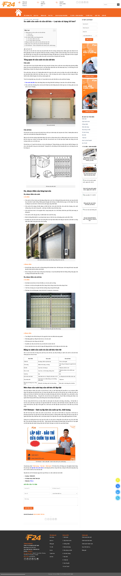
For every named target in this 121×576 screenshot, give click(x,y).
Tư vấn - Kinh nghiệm (33, 19)
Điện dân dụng (85, 127)
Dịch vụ (36, 15)
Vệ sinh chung (85, 132)
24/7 (42, 5)
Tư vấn (51, 547)
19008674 (24, 5)
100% (60, 5)
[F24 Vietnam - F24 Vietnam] (8, 4)
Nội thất (84, 135)
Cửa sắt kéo (30, 35)
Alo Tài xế (66, 566)
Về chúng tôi (28, 15)
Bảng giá (43, 15)
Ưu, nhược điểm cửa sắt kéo (34, 40)
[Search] (118, 4)
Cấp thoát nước (86, 121)
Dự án (51, 550)
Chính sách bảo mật (87, 537)
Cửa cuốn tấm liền (30, 82)
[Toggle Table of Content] (53, 30)
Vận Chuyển (66, 563)
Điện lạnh (84, 119)
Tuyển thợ (89, 15)
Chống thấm (85, 124)
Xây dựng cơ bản (86, 129)
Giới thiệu (52, 537)
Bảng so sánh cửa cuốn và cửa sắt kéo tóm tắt (37, 42)
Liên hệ (104, 15)
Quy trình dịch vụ (86, 547)
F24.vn (31, 481)
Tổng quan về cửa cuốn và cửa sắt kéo (35, 32)
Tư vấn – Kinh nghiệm (76, 15)
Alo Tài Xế (84, 143)
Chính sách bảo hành (87, 540)
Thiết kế (84, 137)
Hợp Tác (97, 15)
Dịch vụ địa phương (61, 15)
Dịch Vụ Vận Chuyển (87, 140)
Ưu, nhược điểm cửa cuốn (33, 38)
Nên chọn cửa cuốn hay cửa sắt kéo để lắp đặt (37, 43)
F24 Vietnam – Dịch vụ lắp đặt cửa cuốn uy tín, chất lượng (40, 45)
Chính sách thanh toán (87, 543)
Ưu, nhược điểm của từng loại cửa (34, 37)
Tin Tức (50, 15)
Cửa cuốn (26, 19)
